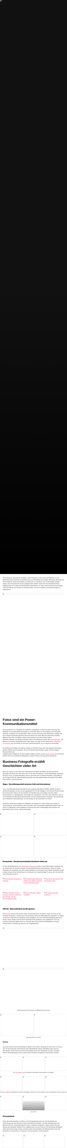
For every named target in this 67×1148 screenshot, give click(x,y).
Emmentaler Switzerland (28, 866)
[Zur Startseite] (8, 3)
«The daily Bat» (55, 739)
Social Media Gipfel (20, 1072)
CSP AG (7, 914)
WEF (32, 1111)
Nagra (4, 789)
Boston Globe (50, 754)
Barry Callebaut (6, 1092)
